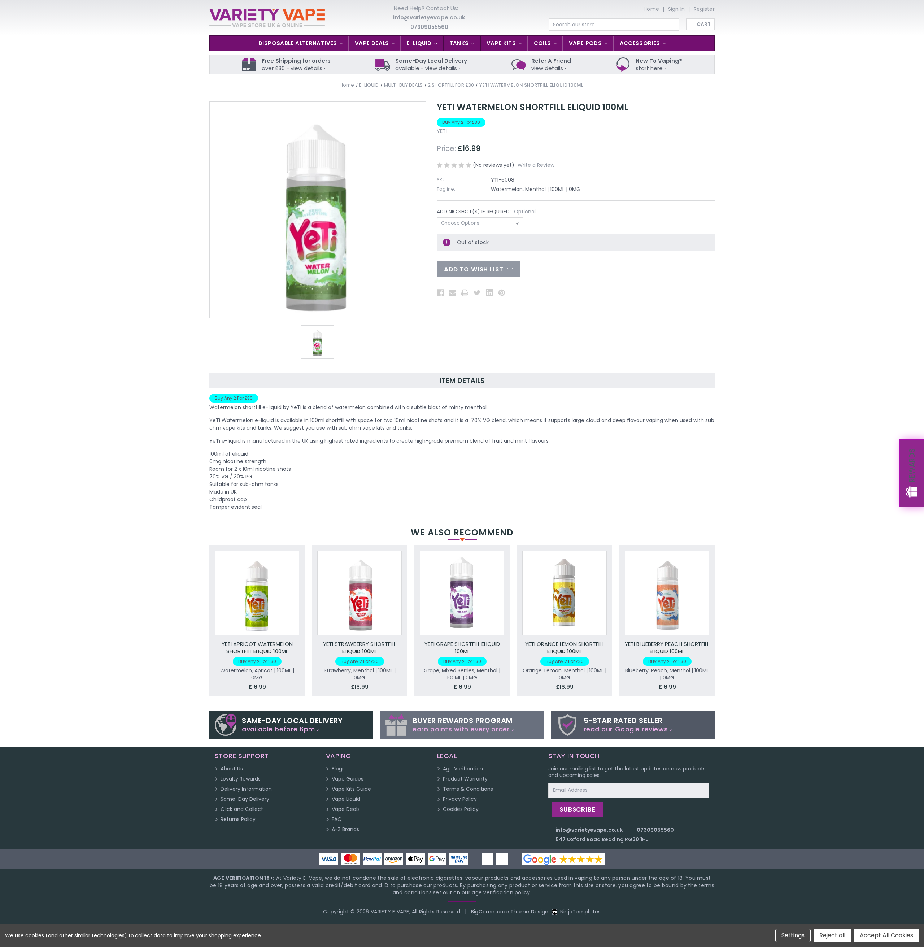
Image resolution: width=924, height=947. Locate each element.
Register (704, 9)
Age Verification (463, 768)
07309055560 (429, 27)
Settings (793, 935)
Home (651, 9)
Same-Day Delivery (245, 799)
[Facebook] (440, 293)
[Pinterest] (501, 293)
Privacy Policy (460, 799)
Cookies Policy (461, 809)
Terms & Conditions (468, 788)
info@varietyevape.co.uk (429, 17)
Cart (704, 24)
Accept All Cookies (886, 935)
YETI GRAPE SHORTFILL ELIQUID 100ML (462, 647)
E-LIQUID (420, 43)
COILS (543, 43)
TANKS (459, 43)
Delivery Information (246, 788)
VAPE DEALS (373, 43)
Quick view (257, 585)
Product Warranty (465, 778)
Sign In (676, 9)
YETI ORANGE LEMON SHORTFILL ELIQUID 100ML (564, 647)
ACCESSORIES (641, 43)
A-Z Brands (345, 829)
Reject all (832, 935)
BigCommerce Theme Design (510, 911)
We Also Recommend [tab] (462, 532)
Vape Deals (346, 809)
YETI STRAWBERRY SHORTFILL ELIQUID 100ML (359, 647)
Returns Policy (238, 819)
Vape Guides (347, 778)
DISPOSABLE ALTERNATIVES (298, 43)
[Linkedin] (489, 293)
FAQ (337, 819)
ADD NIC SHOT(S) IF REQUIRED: (486, 211)
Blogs (338, 768)
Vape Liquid (346, 799)
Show (912, 473)
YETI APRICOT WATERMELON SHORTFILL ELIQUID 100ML (257, 647)
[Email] (452, 293)
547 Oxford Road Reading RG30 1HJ (602, 839)
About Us (232, 768)
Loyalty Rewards (241, 778)
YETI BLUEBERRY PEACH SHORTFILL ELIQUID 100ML (667, 647)
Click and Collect (242, 809)
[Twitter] (477, 293)
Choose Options (257, 600)
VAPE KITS (502, 43)
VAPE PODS (586, 43)
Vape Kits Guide (351, 788)
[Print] (464, 293)
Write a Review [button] (536, 165)
